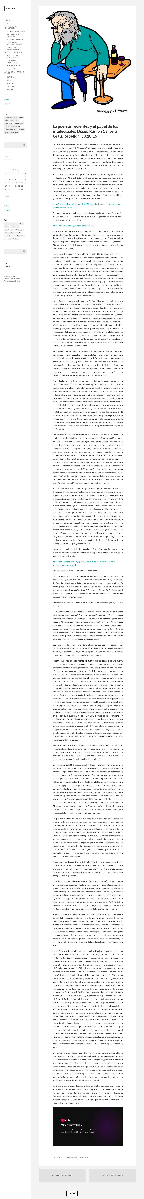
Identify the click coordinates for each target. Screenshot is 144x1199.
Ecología (11, 69)
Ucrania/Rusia (14, 132)
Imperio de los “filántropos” (10, 27)
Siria (6, 132)
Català (6, 99)
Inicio (7, 20)
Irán (17, 120)
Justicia (10, 86)
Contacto (7, 160)
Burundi (10, 83)
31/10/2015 (57, 1157)
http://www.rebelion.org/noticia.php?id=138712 (74, 225)
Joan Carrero (8, 123)
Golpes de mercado (15, 39)
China (21, 117)
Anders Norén (14, 281)
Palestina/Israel (15, 126)
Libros (7, 126)
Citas (6, 120)
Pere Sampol (20, 129)
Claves (7, 23)
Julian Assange (19, 123)
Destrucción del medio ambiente (14, 48)
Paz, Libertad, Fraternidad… (13, 56)
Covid (12, 120)
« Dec (6, 196)
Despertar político (13, 52)
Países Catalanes (10, 129)
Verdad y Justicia (15, 65)
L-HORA (72, 1193)
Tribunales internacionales (14, 43)
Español (7, 104)
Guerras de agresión (16, 31)
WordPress (16, 279)
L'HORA (10, 8)
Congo (10, 80)
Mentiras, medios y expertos (15, 35)
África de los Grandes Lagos (14, 73)
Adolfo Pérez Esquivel (11, 117)
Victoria (11, 89)
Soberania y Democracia (12, 61)
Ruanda (10, 77)
